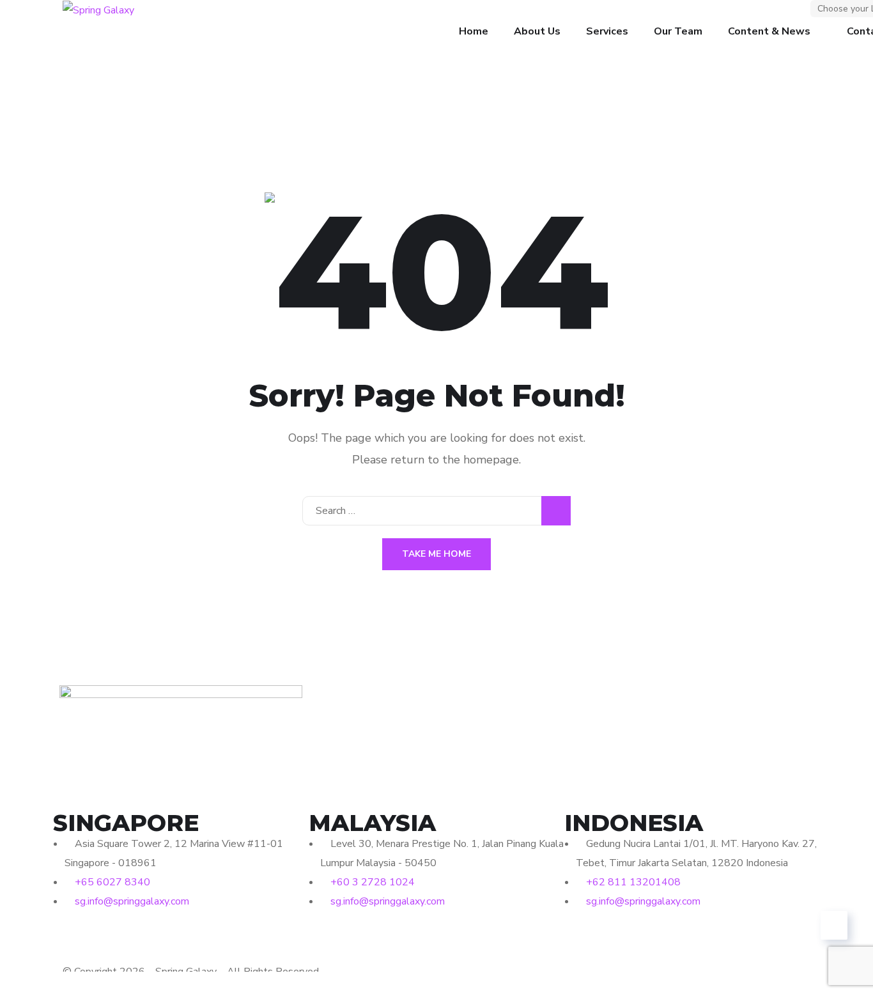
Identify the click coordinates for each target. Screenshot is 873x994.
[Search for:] (436, 511)
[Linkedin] (104, 940)
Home (473, 31)
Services (607, 31)
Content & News (769, 31)
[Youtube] (138, 940)
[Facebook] (69, 940)
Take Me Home (436, 554)
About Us (537, 31)
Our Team (678, 31)
